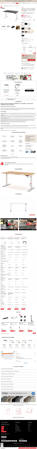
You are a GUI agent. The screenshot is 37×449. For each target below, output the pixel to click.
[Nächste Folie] (35, 53)
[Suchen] (32, 3)
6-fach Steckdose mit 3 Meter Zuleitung (5, 323)
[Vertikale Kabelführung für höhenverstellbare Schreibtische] (30, 45)
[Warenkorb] (36, 3)
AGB (28, 429)
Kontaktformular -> (4, 431)
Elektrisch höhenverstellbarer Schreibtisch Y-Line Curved (6, 89)
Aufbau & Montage (17, 426)
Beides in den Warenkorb (29, 90)
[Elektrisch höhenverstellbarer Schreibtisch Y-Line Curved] (6, 86)
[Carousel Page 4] (18, 27)
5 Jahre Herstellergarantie (18, 429)
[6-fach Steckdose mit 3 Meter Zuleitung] (5, 318)
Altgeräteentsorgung (17, 428)
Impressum (29, 428)
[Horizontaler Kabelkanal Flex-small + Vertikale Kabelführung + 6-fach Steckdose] (17, 86)
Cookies (29, 426)
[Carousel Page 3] (13, 27)
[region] (8, 0)
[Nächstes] (20, 16)
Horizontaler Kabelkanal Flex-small (24, 47)
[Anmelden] (33, 3)
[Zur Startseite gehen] (1, 3)
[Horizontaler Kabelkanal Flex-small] (24, 45)
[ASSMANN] (28, 7)
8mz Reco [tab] (18, 312)
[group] (5, 73)
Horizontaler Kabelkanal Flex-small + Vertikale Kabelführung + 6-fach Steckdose (17, 90)
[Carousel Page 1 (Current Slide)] (3, 27)
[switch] (2, 446)
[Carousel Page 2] (8, 27)
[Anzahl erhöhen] (26, 60)
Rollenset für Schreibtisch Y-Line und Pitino (22, 323)
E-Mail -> (3, 428)
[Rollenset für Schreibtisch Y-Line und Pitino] (23, 318)
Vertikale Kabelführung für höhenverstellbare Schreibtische (30, 47)
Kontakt (29, 427)
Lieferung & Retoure (17, 427)
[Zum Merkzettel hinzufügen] (35, 7)
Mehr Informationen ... (3, 448)
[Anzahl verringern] (23, 60)
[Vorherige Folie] (33, 333)
